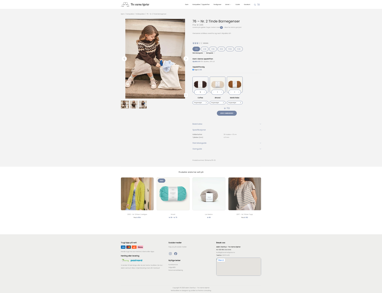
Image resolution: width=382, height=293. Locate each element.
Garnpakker (130, 14)
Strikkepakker (140, 14)
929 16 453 (226, 255)
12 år (238, 49)
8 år (221, 49)
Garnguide (197, 149)
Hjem (122, 14)
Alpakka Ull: (196, 61)
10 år (230, 49)
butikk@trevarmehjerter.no (225, 252)
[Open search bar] (255, 4)
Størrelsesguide (199, 143)
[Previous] (124, 58)
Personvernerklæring (176, 270)
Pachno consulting (204, 291)
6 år (213, 49)
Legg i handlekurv (226, 113)
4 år (204, 49)
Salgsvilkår (172, 267)
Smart (173, 214)
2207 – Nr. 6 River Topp (244, 214)
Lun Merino (209, 214)
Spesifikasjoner (199, 130)
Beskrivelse (197, 124)
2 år (196, 49)
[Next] (186, 58)
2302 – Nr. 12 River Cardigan (137, 214)
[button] (200, 84)
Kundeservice (173, 265)
